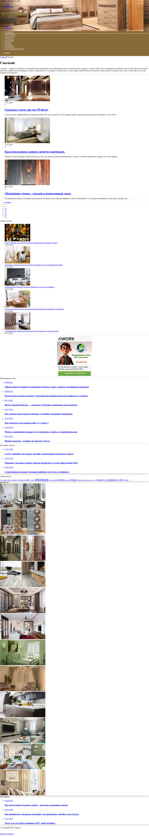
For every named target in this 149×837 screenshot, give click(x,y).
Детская (9, 38)
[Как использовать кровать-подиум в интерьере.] (27, 143)
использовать (53, 480)
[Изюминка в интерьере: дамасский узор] (22, 795)
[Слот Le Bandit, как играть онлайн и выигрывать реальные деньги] (17, 241)
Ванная (9, 45)
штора (126, 480)
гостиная (20, 480)
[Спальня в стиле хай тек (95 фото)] (27, 101)
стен (105, 480)
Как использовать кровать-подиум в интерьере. (35, 151)
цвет (121, 480)
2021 (1, 480)
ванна (5, 480)
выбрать (14, 480)
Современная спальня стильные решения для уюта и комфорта (29, 287)
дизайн (27, 480)
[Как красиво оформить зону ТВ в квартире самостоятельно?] (22, 743)
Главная (3, 57)
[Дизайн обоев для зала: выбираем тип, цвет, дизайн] (22, 534)
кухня (73, 479)
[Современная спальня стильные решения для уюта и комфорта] (17, 285)
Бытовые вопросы (14, 49)
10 (6, 209)
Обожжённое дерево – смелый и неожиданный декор (38, 193)
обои (83, 480)
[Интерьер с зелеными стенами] (22, 769)
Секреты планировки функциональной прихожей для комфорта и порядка (34, 309)
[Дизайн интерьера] (13, 22)
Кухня (8, 43)
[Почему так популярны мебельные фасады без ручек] (22, 717)
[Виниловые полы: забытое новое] (22, 586)
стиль (110, 479)
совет (93, 480)
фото (116, 480)
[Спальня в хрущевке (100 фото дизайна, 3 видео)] (22, 664)
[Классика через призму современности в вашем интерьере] (22, 612)
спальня (99, 480)
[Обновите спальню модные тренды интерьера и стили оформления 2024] (17, 263)
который (67, 480)
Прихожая (10, 34)
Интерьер (9, 47)
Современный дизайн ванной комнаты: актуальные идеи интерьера (32, 331)
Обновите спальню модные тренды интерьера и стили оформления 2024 (33, 265)
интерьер (41, 479)
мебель (79, 480)
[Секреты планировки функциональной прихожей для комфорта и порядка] (17, 307)
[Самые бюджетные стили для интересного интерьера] (22, 638)
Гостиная (10, 36)
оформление (88, 480)
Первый (8, 202)
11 (5, 211)
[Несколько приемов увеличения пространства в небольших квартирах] (22, 508)
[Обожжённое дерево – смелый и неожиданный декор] (27, 184)
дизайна (32, 480)
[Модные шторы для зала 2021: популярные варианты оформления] (22, 691)
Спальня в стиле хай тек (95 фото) (26, 109)
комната (60, 480)
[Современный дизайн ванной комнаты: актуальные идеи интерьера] (17, 329)
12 (6, 213)
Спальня (9, 40)
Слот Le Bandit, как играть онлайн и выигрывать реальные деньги (31, 243)
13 (6, 215)
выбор (9, 480)
